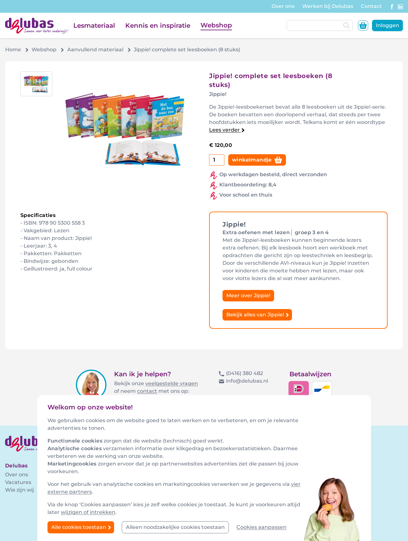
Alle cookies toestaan (79, 527)
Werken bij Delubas (327, 6)
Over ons (283, 6)
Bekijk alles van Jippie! (255, 315)
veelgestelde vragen (171, 383)
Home (13, 50)
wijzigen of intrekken (88, 512)
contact (147, 391)
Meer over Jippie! (248, 295)
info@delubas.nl (247, 381)
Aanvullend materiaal (95, 50)
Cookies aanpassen (262, 527)
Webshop (216, 25)
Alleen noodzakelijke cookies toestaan (175, 527)
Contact (371, 6)
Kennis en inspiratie (157, 25)
